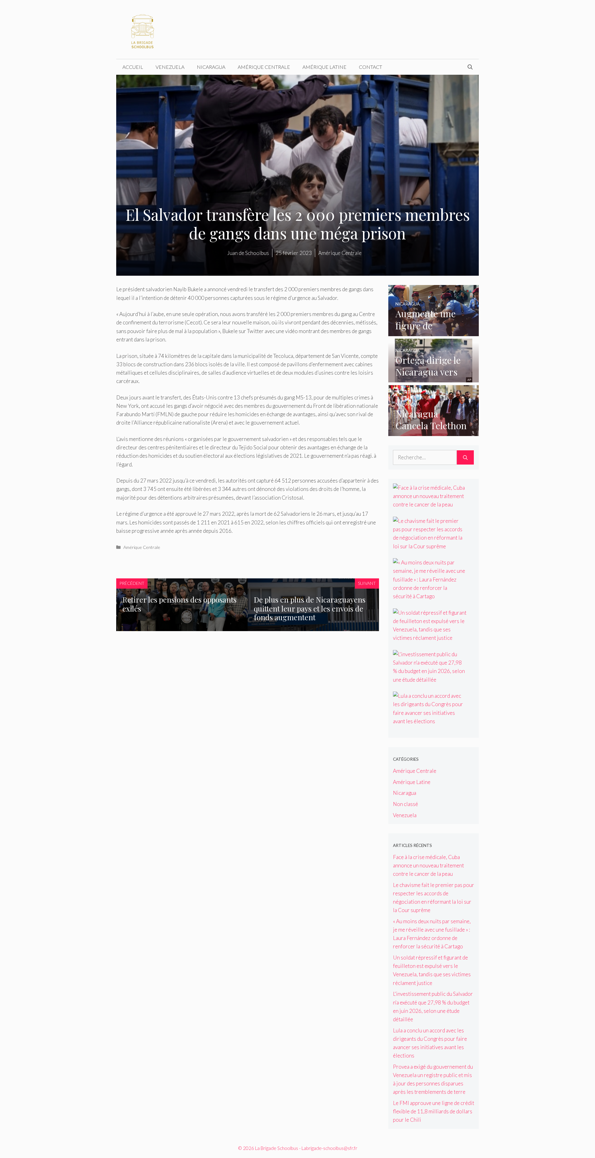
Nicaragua (211, 67)
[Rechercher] (465, 457)
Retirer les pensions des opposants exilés (179, 604)
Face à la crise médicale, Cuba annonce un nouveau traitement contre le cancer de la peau (428, 865)
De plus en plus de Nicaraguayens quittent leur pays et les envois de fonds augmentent (309, 608)
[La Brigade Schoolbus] (142, 28)
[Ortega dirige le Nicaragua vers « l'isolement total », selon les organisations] (433, 378)
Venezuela (170, 67)
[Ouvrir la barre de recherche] (470, 67)
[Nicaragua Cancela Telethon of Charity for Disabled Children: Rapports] (433, 432)
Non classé (405, 804)
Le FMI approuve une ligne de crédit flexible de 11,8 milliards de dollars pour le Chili (433, 1111)
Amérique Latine (324, 67)
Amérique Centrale (264, 67)
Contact (370, 67)
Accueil (132, 67)
